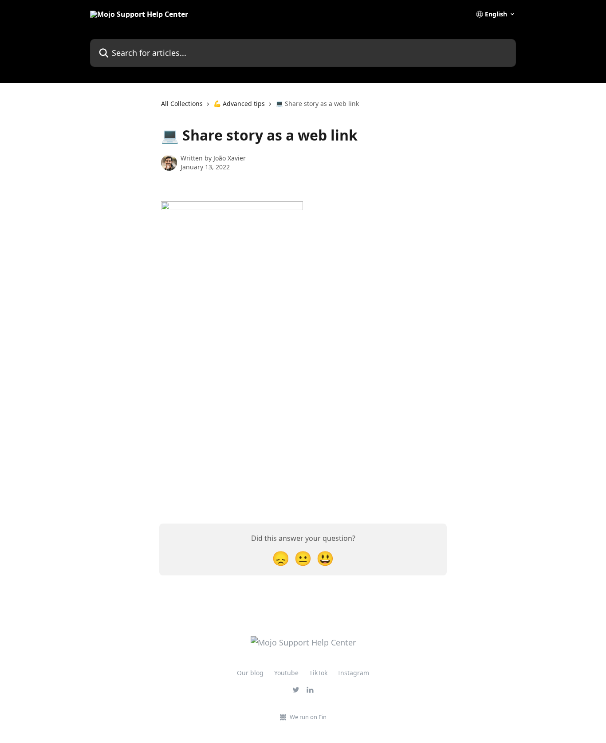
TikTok (318, 673)
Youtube (286, 673)
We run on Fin (308, 717)
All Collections (182, 103)
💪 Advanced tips (239, 103)
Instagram (353, 673)
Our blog (250, 673)
